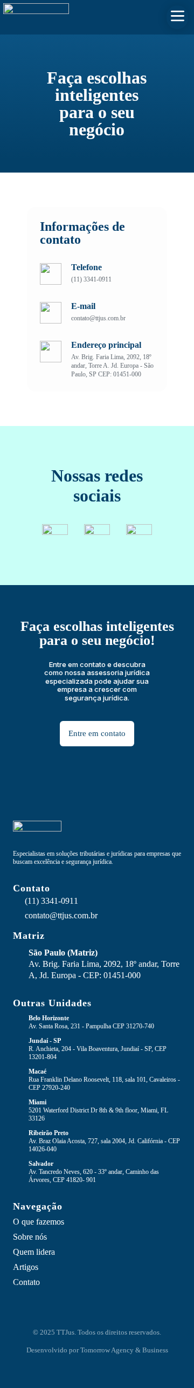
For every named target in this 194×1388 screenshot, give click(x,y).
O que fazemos (38, 1221)
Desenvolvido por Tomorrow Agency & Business (97, 1350)
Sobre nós (30, 1236)
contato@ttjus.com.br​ (61, 915)
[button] (177, 17)
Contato (26, 1282)
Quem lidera (34, 1251)
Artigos (25, 1267)
